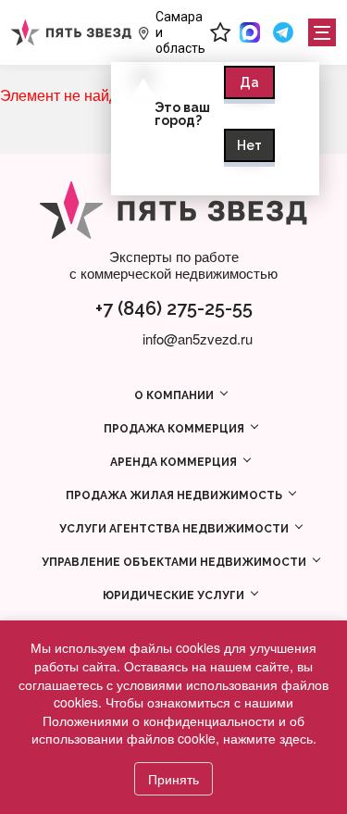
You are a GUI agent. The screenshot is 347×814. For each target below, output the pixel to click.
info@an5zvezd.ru (198, 339)
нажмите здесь (268, 738)
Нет (249, 145)
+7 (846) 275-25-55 (174, 308)
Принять (173, 779)
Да (249, 82)
